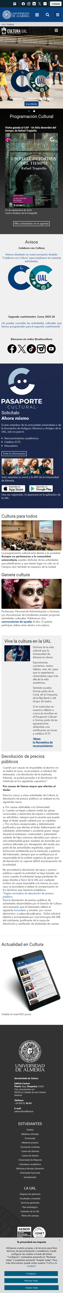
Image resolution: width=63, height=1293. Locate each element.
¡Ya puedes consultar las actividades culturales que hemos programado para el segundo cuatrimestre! (31, 324)
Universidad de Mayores (30, 1159)
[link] (56, 3)
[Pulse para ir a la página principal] (16, 14)
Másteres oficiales (30, 1134)
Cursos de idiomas (30, 1151)
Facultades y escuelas (30, 1198)
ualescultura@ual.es (23, 1111)
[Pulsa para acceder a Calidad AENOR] (31, 1233)
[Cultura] (14, 30)
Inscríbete (31, 104)
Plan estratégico (30, 1207)
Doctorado (30, 1138)
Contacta (56, 3)
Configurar (31, 1273)
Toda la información (14, 453)
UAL (3, 24)
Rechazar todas (31, 1280)
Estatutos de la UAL (30, 1211)
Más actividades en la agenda (31, 223)
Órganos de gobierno (30, 1194)
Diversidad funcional (30, 1172)
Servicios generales (30, 1202)
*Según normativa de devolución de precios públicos (28, 894)
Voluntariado (30, 1177)
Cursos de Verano (30, 1155)
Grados (30, 1129)
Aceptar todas (31, 1287)
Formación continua (30, 1146)
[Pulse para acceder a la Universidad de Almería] (30, 1055)
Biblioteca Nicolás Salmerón (30, 1168)
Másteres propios (30, 1142)
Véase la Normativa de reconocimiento (43, 742)
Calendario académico (30, 1164)
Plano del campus (30, 1215)
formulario (20, 910)
